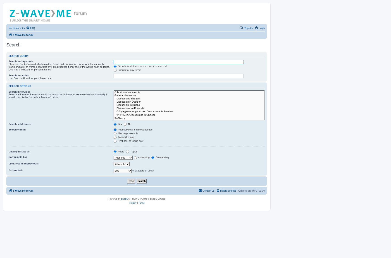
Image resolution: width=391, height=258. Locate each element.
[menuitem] (30, 28)
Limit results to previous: (24, 163)
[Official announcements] (189, 92)
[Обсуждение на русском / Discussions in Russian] (189, 111)
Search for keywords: (21, 61)
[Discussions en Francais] (189, 108)
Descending (162, 157)
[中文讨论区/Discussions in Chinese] (189, 115)
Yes (119, 124)
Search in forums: (19, 91)
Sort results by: (18, 157)
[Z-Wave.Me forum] (40, 14)
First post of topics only (130, 141)
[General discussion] (189, 95)
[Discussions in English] (189, 98)
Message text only (127, 133)
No (129, 124)
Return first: (16, 170)
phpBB (124, 199)
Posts (120, 151)
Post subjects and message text (135, 129)
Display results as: (20, 151)
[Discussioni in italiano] (189, 105)
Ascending (144, 157)
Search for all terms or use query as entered (142, 66)
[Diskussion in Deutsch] (189, 102)
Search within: (17, 129)
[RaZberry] (189, 118)
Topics (134, 151)
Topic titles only (126, 137)
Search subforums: (20, 124)
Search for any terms (129, 70)
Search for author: (19, 75)
